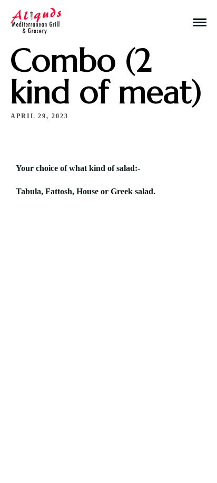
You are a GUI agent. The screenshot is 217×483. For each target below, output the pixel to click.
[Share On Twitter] (46, 438)
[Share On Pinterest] (61, 438)
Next (78, 372)
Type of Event (74, 323)
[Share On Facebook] (31, 438)
